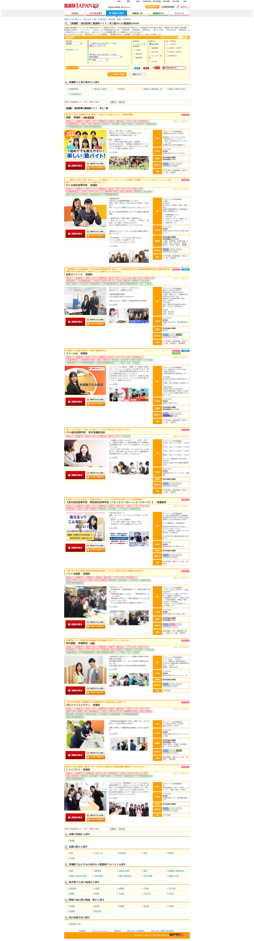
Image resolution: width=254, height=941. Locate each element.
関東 (95, 19)
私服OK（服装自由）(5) (153, 89)
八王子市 (147, 894)
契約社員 (139, 54)
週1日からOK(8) (100, 89)
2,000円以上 (172, 56)
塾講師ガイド (158, 13)
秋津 (145, 853)
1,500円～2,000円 (174, 52)
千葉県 (171, 906)
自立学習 (155, 52)
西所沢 (171, 853)
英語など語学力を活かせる (80, 876)
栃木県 (96, 906)
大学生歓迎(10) (75, 94)
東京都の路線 (102, 19)
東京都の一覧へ (76, 924)
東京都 (72, 911)
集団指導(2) (74, 89)
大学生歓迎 (98, 876)
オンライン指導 (155, 57)
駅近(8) (121, 89)
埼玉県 (146, 906)
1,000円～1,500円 (174, 48)
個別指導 (155, 44)
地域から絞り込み (98, 43)
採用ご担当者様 (114, 7)
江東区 (146, 888)
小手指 (72, 858)
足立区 (171, 894)
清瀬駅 (119, 19)
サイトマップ (125, 7)
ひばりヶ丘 (98, 853)
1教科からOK (174, 876)
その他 (154, 61)
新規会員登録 (168, 6)
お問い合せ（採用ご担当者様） (163, 931)
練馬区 (121, 888)
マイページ (179, 13)
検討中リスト (152, 6)
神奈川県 (97, 911)
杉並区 (96, 894)
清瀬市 (72, 840)
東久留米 (122, 853)
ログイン (183, 6)
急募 (71, 871)
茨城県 (72, 906)
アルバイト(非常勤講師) (139, 45)
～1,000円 (172, 44)
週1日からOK (124, 871)
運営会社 (117, 931)
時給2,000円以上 (125, 876)
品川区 (121, 894)
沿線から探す (116, 13)
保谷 (71, 853)
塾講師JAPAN (74, 13)
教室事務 (139, 58)
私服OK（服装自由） (177, 871)
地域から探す (95, 13)
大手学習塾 (148, 876)
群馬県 (121, 906)
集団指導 (155, 48)
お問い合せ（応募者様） (135, 931)
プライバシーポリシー (100, 931)
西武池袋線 (111, 19)
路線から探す (87, 19)
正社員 (138, 50)
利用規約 (82, 931)
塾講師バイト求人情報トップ (72, 19)
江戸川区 (172, 888)
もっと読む (113, 152)
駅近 (145, 871)
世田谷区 (73, 888)
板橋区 (72, 894)
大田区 (96, 888)
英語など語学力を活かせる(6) (180, 89)
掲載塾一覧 (137, 13)
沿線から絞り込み (98, 54)
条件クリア (137, 74)
